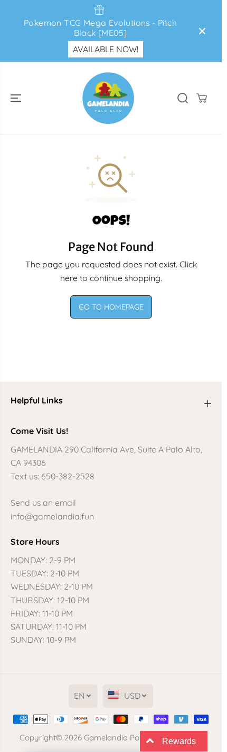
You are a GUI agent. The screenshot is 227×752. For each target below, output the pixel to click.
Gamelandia (106, 737)
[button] (17, 98)
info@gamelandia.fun (52, 516)
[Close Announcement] (202, 31)
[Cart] (201, 98)
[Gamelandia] (108, 98)
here (69, 278)
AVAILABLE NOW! (105, 49)
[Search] (182, 98)
